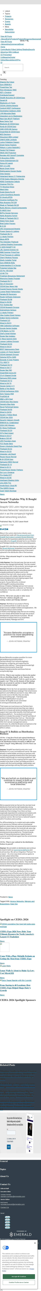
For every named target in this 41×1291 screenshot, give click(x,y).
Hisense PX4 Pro (6, 184)
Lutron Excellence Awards (10, 195)
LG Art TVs (4, 273)
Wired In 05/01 (5, 323)
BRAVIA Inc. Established (9, 423)
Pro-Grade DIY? (6, 475)
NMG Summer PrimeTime (9, 252)
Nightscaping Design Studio (10, 171)
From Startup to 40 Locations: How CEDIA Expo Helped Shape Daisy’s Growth (15, 988)
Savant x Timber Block (8, 415)
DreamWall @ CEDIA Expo (10, 132)
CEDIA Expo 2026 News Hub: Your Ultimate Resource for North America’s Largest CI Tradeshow (17, 934)
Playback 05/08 (6, 300)
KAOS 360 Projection (8, 153)
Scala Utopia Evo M (7, 192)
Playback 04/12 (6, 381)
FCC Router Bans (6, 444)
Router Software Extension (10, 297)
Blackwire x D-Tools (7, 103)
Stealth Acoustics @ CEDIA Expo (12, 98)
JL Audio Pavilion (6, 237)
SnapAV (14, 541)
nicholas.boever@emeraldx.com (13, 1204)
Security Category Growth (9, 420)
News (3, 39)
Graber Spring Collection (9, 318)
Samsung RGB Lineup (8, 378)
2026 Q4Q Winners (7, 425)
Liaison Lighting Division (9, 341)
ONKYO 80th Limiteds (8, 140)
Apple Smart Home (7, 168)
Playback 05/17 (6, 281)
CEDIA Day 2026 (6, 417)
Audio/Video (11, 49)
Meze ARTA (4, 239)
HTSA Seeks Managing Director (12, 179)
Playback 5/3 (5, 320)
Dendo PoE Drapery (7, 150)
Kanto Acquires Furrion (8, 216)
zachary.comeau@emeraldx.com (13, 1196)
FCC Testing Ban (6, 305)
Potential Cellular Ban (8, 268)
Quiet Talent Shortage (8, 491)
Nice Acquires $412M (8, 203)
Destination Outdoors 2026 (10, 111)
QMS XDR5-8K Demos (8, 129)
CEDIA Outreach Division (9, 355)
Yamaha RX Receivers (8, 294)
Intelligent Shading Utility (9, 480)
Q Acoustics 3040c (7, 158)
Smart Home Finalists (8, 145)
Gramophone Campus (8, 310)
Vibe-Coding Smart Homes (10, 315)
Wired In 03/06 (5, 478)
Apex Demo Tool (6, 121)
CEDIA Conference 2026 (9, 391)
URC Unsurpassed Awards (10, 229)
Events (7, 22)
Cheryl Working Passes (9, 258)
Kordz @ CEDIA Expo (8, 127)
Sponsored (36, 39)
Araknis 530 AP (6, 438)
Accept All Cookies (19, 1276)
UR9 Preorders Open (8, 441)
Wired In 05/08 (5, 302)
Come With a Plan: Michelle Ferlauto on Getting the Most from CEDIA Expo (17, 957)
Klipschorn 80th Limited (9, 137)
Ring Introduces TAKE (8, 90)
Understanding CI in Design (10, 265)
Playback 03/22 (6, 449)
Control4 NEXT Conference (10, 108)
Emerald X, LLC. (9, 1239)
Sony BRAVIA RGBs (7, 263)
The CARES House (7, 488)
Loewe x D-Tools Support (10, 352)
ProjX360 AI (4, 396)
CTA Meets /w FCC (7, 331)
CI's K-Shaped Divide (8, 376)
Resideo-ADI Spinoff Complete (12, 155)
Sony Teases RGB (7, 394)
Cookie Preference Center (19, 1282)
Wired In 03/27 (5, 436)
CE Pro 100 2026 (6, 271)
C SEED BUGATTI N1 (8, 247)
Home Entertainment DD (9, 161)
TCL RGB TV (4, 362)
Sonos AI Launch (6, 163)
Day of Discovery (6, 284)
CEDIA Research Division (9, 307)
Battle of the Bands (7, 389)
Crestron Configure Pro (8, 200)
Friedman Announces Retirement (12, 276)
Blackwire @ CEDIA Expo (9, 124)
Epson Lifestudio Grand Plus (11, 446)
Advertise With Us (7, 52)
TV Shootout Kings (7, 187)
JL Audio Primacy (6, 313)
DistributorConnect (7, 95)
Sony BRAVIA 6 (6, 85)
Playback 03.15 (6, 465)
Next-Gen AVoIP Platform (10, 119)
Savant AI (3, 100)
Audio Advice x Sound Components (13, 208)
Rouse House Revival (8, 457)
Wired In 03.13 (5, 467)
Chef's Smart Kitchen (8, 334)
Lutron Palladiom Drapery (9, 142)
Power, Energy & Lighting (9, 231)
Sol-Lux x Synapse (7, 472)
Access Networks (9, 548)
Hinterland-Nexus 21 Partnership (12, 176)
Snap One (14, 904)
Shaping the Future (7, 82)
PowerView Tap (6, 87)
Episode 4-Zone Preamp (9, 360)
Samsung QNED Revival (9, 462)
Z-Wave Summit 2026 (8, 339)
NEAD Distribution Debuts (10, 182)
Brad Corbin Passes (7, 224)
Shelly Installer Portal (8, 260)
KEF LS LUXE (5, 166)
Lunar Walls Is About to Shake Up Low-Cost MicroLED (17, 972)
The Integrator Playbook (9, 242)
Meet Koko (4, 189)
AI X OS (3, 226)
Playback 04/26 (6, 344)
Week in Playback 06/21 (9, 218)
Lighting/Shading (22, 49)
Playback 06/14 (6, 234)
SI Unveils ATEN (6, 197)
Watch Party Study (7, 221)
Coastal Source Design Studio (11, 289)
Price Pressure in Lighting (10, 255)
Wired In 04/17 (5, 368)
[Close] (35, 1243)
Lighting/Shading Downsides (11, 244)
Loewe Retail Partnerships (10, 292)
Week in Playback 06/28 (9, 205)
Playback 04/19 (6, 365)
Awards (8, 24)
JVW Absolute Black (8, 113)
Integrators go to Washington (11, 116)
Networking (5, 44)
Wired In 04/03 (5, 412)
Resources (9, 19)
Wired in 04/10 (5, 383)
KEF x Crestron (5, 92)
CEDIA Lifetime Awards (9, 106)
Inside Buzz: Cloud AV (8, 486)
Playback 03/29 (6, 431)
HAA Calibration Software (9, 326)
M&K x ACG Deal (6, 399)
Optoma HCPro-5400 (8, 357)
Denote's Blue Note (7, 404)
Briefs (8, 39)
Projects (8, 16)
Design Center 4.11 (7, 386)
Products (14, 39)
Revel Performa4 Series (9, 407)
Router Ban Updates (7, 336)
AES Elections (5, 134)
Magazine (6, 57)
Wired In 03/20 (5, 451)
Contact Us (5, 1207)
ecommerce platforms (22, 850)
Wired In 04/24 (5, 347)
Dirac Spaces (5, 174)
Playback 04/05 (6, 410)
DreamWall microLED (8, 373)
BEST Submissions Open (9, 349)
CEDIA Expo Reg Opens (9, 402)
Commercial (14, 44)
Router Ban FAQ (6, 370)
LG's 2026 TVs (5, 483)
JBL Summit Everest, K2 (9, 250)
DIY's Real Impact (6, 433)
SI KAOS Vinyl (5, 210)
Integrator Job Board (8, 454)
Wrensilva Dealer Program (10, 279)
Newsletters (10, 60)
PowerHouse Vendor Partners (11, 470)
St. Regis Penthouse (8, 428)
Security (32, 49)
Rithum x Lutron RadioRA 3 (10, 148)
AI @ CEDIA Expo (6, 459)
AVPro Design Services (9, 213)
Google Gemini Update (8, 328)
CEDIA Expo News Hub (9, 286)
